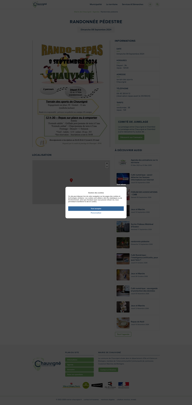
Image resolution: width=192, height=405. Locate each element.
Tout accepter (96, 208)
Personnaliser (96, 213)
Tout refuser (121, 184)
